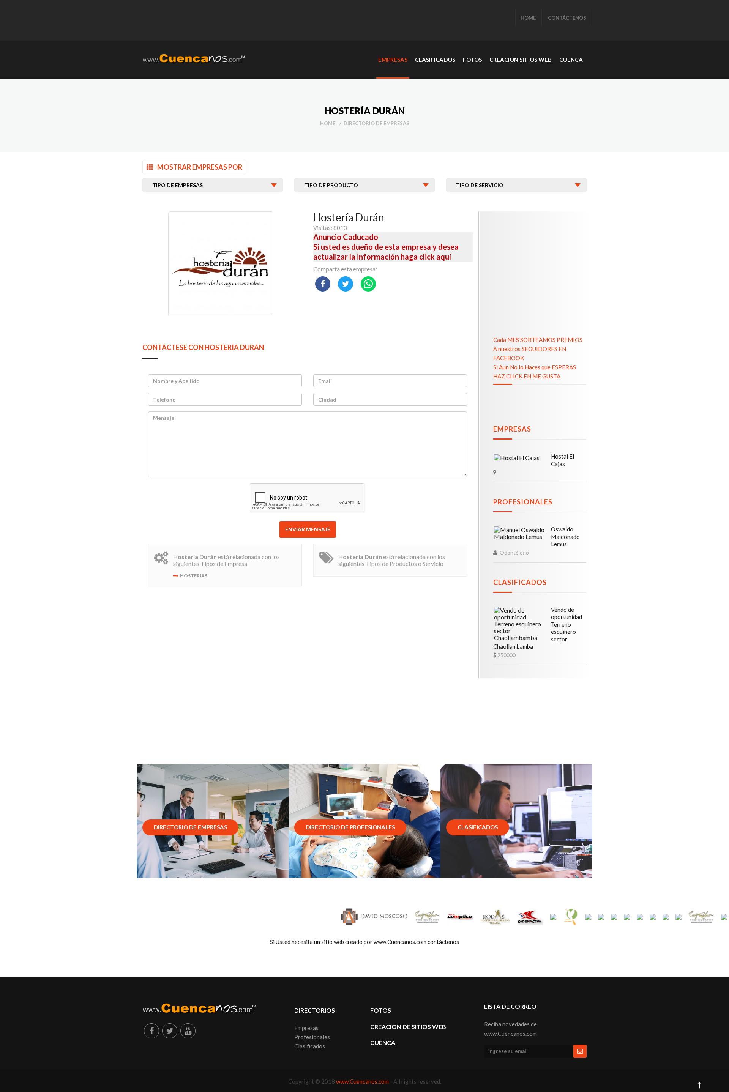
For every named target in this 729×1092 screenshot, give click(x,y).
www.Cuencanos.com (363, 1081)
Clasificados (520, 582)
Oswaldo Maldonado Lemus (565, 536)
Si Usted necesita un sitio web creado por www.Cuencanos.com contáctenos (364, 941)
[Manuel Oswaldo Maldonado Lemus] (519, 533)
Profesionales (522, 502)
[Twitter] (169, 1030)
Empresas (512, 429)
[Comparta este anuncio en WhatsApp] (368, 284)
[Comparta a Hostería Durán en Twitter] (345, 284)
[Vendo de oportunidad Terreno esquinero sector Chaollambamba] (519, 624)
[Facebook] (151, 1030)
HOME (528, 18)
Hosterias (193, 575)
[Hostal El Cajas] (516, 457)
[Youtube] (188, 1030)
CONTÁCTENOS (567, 18)
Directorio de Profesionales (350, 827)
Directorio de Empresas (376, 123)
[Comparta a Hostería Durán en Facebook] (322, 284)
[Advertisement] (280, 21)
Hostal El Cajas (562, 460)
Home (327, 123)
